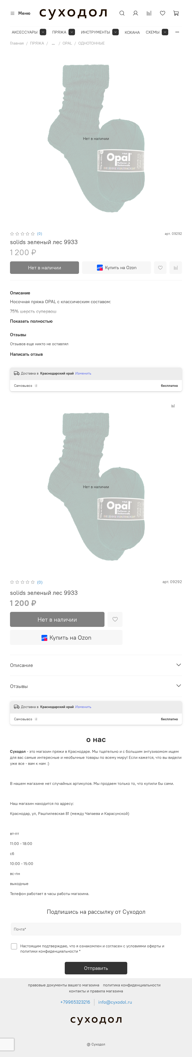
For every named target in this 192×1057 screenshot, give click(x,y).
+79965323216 (75, 1002)
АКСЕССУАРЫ (25, 32)
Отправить (96, 968)
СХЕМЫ (153, 32)
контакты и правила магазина (96, 990)
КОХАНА (132, 32)
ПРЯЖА (59, 32)
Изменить (83, 373)
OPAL (67, 43)
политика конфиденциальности (131, 984)
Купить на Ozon (120, 267)
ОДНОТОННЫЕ (91, 43)
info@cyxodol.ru (115, 1002)
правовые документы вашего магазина (63, 984)
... (53, 43)
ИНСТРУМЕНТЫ (95, 32)
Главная (17, 43)
